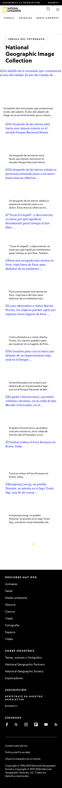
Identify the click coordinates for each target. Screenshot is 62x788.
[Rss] (57, 725)
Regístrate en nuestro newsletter (24, 698)
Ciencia (9, 18)
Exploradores (14, 678)
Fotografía (12, 625)
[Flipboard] (37, 725)
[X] (17, 725)
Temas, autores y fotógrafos (23, 657)
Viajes (9, 618)
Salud (9, 591)
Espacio (10, 632)
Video (9, 639)
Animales (25, 18)
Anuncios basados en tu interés (22, 758)
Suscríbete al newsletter (21, 3)
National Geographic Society (24, 671)
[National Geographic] (4, 9)
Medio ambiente (16, 597)
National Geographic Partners (25, 664)
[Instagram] (27, 725)
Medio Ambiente (47, 18)
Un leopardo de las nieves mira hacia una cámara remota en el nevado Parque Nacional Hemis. (27, 158)
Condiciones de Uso (16, 745)
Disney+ (53, 3)
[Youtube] (47, 725)
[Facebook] (8, 725)
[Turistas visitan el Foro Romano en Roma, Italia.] (31, 454)
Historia (10, 604)
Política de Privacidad (17, 752)
